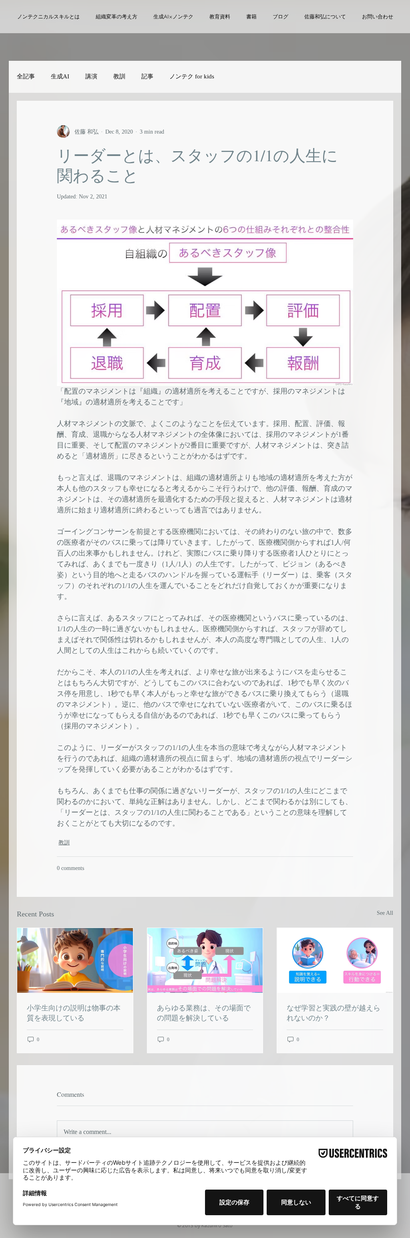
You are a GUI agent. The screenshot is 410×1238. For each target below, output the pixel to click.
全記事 (26, 76)
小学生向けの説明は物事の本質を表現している (74, 1012)
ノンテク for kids (191, 76)
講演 (91, 76)
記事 (147, 76)
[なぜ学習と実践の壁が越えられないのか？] (335, 960)
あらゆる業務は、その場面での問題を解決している (204, 1012)
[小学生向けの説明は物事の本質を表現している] (75, 960)
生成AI (60, 76)
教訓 (119, 76)
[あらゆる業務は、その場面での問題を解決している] (205, 960)
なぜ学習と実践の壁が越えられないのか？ (333, 1012)
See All (385, 913)
